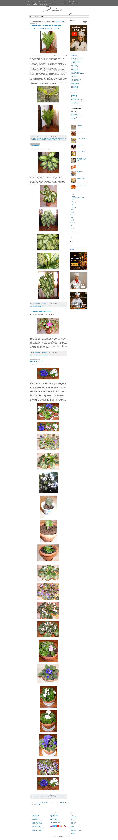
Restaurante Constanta (55, 822)
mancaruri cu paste (74, 86)
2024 (72, 211)
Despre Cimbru (73, 818)
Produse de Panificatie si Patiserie (77, 73)
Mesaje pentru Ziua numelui (37, 830)
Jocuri (72, 827)
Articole (72, 815)
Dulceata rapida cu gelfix (81, 165)
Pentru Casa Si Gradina (42, 139)
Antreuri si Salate (74, 55)
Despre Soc (73, 819)
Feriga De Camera (46, 138)
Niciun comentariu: (45, 136)
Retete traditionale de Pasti (76, 79)
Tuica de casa (73, 119)
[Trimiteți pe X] (54, 136)
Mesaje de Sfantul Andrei (36, 820)
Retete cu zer (73, 102)
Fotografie (73, 826)
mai (73, 201)
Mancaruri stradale (74, 70)
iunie (73, 199)
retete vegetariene (74, 89)
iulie (73, 196)
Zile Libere (73, 833)
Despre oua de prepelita (75, 825)
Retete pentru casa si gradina (38, 306)
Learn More (85, 3)
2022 (72, 214)
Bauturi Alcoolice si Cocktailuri (76, 58)
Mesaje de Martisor (35, 818)
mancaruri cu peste (74, 87)
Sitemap (42, 16)
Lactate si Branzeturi (75, 66)
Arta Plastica (73, 813)
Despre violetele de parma (37, 796)
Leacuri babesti (73, 829)
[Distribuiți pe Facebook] (55, 136)
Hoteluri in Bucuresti (55, 816)
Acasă (31, 16)
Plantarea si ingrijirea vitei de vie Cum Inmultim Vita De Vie (81, 159)
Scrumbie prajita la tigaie (81, 138)
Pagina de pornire (45, 802)
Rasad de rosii (73, 118)
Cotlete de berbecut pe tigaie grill (78, 197)
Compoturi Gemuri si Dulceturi (76, 61)
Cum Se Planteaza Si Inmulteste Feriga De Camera (50, 28)
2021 (72, 215)
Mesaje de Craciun (35, 815)
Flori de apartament (61, 138)
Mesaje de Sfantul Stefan (36, 825)
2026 (72, 194)
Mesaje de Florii (35, 816)
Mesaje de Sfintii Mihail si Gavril (38, 827)
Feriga (34, 138)
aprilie (73, 202)
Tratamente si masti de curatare (77, 105)
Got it (91, 3)
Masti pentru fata (74, 96)
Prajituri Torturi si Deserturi (76, 72)
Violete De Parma (50, 797)
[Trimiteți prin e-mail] (51, 136)
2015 (72, 225)
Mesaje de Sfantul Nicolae (37, 823)
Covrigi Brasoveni (80, 171)
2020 (72, 217)
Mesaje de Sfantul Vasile (36, 826)
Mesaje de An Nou (35, 813)
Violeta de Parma (39, 797)
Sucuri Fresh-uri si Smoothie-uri (77, 82)
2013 (72, 228)
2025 (72, 209)
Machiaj (72, 94)
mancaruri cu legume (75, 84)
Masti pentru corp (74, 95)
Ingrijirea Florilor (62, 796)
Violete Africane (44, 797)
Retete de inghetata (74, 77)
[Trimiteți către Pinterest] (57, 136)
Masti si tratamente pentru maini (77, 99)
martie (73, 204)
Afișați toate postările (59, 21)
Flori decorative (56, 796)
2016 (72, 223)
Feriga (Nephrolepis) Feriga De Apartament (46, 25)
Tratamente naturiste (75, 103)
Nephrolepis (36, 139)
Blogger (68, 836)
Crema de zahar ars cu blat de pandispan (82, 185)
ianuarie (73, 207)
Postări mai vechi (63, 802)
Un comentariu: (44, 303)
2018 (72, 220)
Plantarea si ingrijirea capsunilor (77, 115)
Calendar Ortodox (74, 816)
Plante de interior (33, 797)
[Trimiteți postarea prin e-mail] (49, 136)
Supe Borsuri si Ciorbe (75, 83)
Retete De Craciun (74, 75)
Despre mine (36, 16)
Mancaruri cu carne (74, 69)
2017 (72, 222)
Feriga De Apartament (34, 28)
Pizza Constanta (54, 819)
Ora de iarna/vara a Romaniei (76, 830)
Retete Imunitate (74, 76)
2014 (72, 227)
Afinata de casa (74, 110)
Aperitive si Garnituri (74, 57)
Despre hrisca (73, 823)
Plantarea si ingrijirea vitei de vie (77, 117)
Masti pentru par (74, 98)
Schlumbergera (46, 355)
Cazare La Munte (54, 815)
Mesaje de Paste (35, 819)
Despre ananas (73, 822)
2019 (72, 219)
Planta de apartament (50, 139)
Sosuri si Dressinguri (75, 80)
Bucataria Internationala (75, 59)
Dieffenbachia (35, 146)
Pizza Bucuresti (54, 818)
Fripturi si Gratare (74, 65)
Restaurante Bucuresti (55, 820)
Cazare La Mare (54, 813)
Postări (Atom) (37, 804)
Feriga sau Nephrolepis (53, 138)
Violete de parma (36, 361)
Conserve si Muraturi (75, 62)
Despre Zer (73, 820)
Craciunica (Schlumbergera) (41, 311)
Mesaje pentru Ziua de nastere (37, 829)
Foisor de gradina (74, 112)
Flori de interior (51, 796)
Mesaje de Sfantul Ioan (36, 822)
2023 (72, 212)
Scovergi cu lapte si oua (81, 178)
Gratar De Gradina (74, 114)
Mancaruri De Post (74, 68)
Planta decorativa (57, 139)
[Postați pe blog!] (53, 136)
